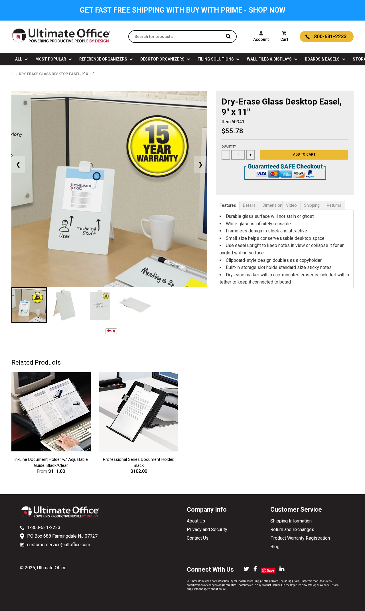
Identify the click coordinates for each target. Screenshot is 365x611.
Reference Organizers (103, 59)
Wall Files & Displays (270, 59)
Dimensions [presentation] (272, 205)
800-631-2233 (330, 36)
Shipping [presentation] (312, 205)
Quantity (229, 146)
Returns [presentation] (334, 205)
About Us (196, 521)
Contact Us (197, 538)
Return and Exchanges (292, 529)
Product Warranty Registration (300, 538)
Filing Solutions (216, 59)
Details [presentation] (249, 205)
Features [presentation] (228, 205)
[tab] (227, 205)
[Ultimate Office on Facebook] (255, 569)
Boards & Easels (322, 59)
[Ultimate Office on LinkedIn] (281, 569)
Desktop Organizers (162, 59)
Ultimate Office (51, 567)
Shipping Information (291, 521)
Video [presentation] (291, 205)
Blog (274, 546)
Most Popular (51, 59)
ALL (19, 59)
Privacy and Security (207, 529)
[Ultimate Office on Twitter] (246, 569)
